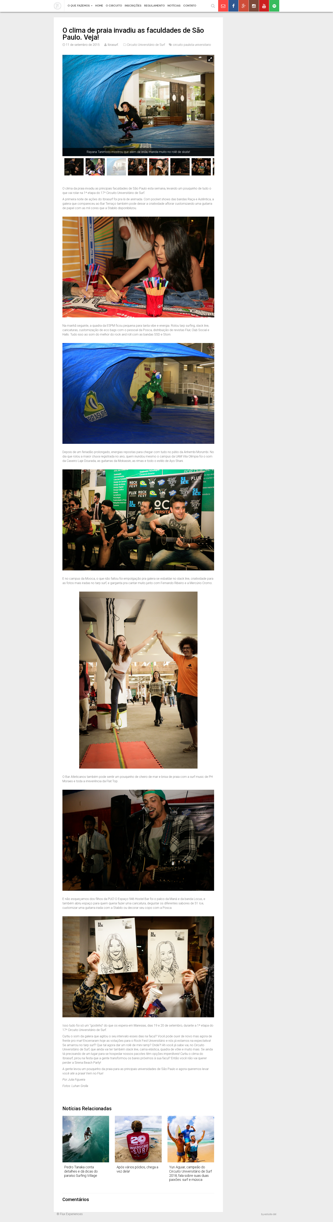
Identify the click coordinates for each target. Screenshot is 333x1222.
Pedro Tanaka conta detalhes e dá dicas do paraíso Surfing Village (81, 1171)
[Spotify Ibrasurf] (274, 6)
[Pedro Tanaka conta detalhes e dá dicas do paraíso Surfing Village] (85, 1139)
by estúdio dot (268, 1214)
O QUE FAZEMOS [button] (79, 5)
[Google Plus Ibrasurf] (244, 6)
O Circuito (114, 5)
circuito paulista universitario (192, 45)
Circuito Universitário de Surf (146, 45)
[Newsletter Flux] (223, 6)
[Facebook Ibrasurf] (233, 6)
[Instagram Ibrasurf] (254, 6)
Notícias (174, 5)
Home (99, 5)
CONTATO (189, 5)
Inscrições (133, 5)
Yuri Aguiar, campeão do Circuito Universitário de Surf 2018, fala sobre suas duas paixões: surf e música (190, 1173)
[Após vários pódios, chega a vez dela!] (138, 1139)
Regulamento (154, 5)
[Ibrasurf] (59, 6)
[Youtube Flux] (264, 6)
